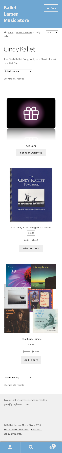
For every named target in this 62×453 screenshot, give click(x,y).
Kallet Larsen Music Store (16, 14)
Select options (31, 248)
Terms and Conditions (16, 429)
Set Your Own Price (31, 152)
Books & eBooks (24, 32)
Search (31, 447)
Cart (47, 444)
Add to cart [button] (31, 359)
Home (10, 32)
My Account (10, 447)
